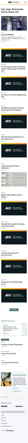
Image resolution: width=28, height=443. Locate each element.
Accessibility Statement (6, 426)
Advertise (3, 418)
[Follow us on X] (2, 397)
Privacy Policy (4, 423)
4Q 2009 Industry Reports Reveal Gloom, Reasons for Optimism (12, 109)
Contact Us (3, 420)
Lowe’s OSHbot (7, 34)
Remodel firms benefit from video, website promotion (13, 225)
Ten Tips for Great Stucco (10, 363)
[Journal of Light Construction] (14, 2)
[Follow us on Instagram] (7, 397)
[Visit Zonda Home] (7, 430)
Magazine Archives (17, 391)
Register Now (6, 333)
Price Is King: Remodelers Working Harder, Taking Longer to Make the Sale (13, 69)
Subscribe (15, 388)
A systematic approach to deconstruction (10, 254)
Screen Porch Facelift (8, 354)
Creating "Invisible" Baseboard (11, 345)
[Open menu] (25, 2)
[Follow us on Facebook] (4, 397)
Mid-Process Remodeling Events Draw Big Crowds (12, 138)
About (2, 415)
